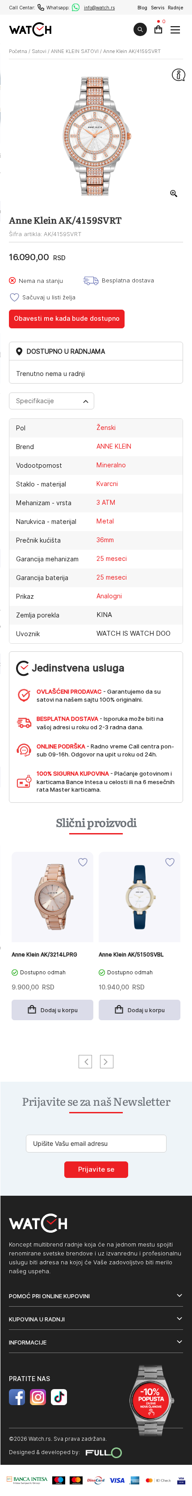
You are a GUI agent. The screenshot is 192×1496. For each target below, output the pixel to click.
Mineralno (111, 465)
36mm (105, 540)
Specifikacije (35, 401)
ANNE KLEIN (113, 446)
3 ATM (106, 502)
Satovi (39, 51)
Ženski (106, 427)
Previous (85, 1061)
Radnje (175, 7)
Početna (18, 51)
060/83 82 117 (40, 7)
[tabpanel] (52, 940)
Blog (142, 7)
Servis (157, 7)
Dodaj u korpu (59, 1010)
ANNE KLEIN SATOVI (75, 51)
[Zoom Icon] (174, 194)
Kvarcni (107, 483)
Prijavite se (96, 1169)
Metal (105, 521)
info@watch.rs (99, 7)
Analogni (109, 596)
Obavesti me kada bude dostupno (67, 318)
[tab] (51, 400)
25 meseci (111, 558)
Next (106, 1061)
